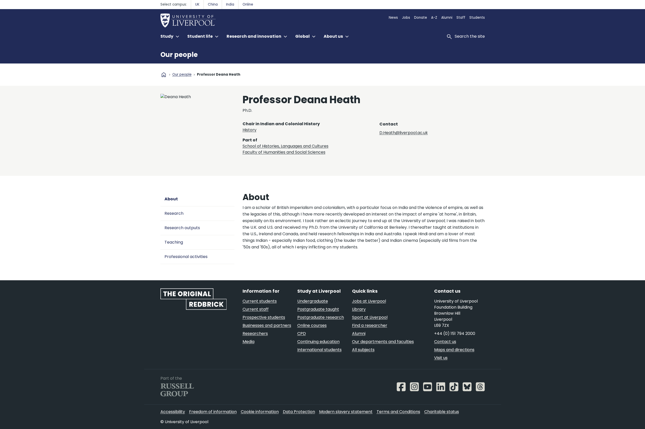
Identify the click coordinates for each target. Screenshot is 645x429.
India (230, 4)
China (213, 4)
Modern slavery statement (346, 412)
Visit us (441, 358)
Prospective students (264, 317)
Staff (460, 17)
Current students (260, 301)
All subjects (363, 350)
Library (359, 309)
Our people (179, 54)
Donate (420, 17)
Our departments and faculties (383, 342)
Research (173, 213)
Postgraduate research (320, 317)
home (163, 75)
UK (197, 4)
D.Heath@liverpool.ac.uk (403, 133)
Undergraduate (312, 301)
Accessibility (172, 412)
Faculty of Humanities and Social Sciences (284, 152)
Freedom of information (213, 412)
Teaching (173, 242)
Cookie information (260, 412)
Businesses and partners (267, 325)
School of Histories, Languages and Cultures (285, 146)
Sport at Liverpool (370, 317)
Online (248, 4)
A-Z (434, 17)
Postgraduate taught (318, 309)
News (393, 17)
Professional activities (186, 257)
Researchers (255, 333)
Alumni (446, 17)
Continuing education (318, 342)
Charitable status (441, 412)
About (171, 199)
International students (319, 350)
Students (477, 17)
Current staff (256, 309)
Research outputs (182, 228)
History (249, 130)
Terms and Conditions (398, 412)
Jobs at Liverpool (369, 301)
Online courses (312, 325)
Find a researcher (369, 325)
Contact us (445, 342)
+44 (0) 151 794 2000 (454, 333)
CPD (301, 333)
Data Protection (299, 412)
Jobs (406, 17)
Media (248, 342)
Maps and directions (454, 350)
